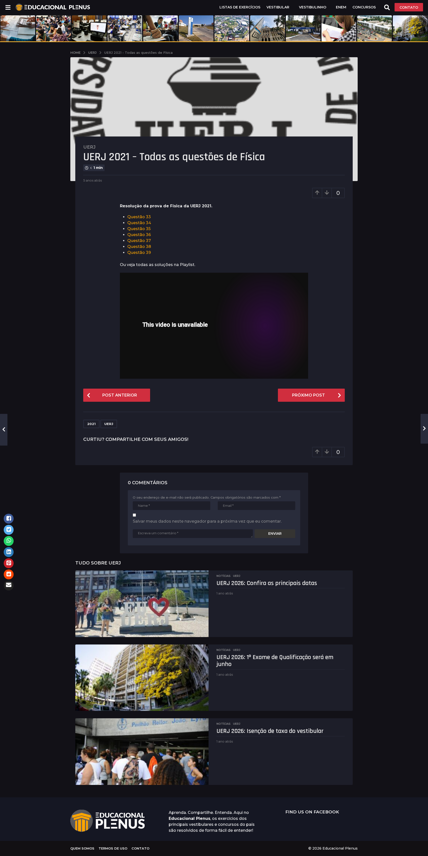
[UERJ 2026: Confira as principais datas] (142, 603)
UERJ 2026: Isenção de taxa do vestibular (269, 731)
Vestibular (278, 7)
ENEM (341, 7)
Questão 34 (139, 222)
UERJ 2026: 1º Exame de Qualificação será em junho (274, 661)
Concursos (364, 7)
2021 (91, 424)
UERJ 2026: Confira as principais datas (266, 583)
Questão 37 (139, 240)
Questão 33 (139, 216)
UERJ (108, 424)
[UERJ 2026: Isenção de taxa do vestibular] (142, 751)
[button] (8, 7)
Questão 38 (139, 246)
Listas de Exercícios (239, 7)
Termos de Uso (113, 848)
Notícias (223, 575)
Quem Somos (82, 848)
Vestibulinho (312, 7)
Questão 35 (139, 228)
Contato (140, 848)
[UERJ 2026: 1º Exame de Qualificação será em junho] (142, 677)
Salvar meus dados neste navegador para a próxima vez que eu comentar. (207, 521)
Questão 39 (139, 252)
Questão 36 (139, 234)
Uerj (89, 147)
